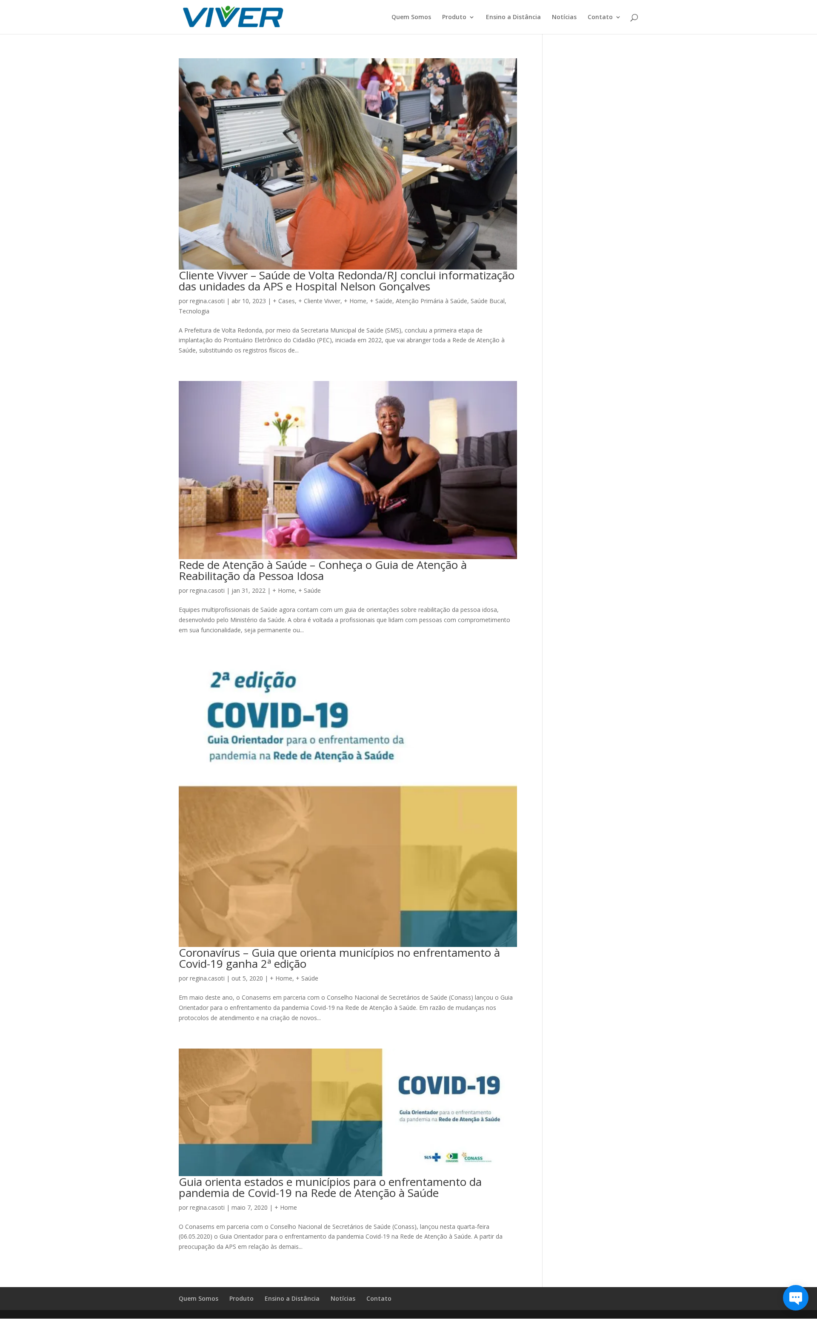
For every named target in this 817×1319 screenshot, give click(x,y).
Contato (600, 17)
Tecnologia (194, 311)
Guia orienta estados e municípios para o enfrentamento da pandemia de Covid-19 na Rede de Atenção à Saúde (330, 1187)
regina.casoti (207, 301)
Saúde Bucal (488, 301)
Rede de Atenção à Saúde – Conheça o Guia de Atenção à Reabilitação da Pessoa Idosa (323, 570)
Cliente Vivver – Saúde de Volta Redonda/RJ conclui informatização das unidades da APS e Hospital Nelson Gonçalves (346, 280)
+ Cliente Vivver (319, 301)
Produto (454, 17)
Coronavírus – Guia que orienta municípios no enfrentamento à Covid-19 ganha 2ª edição (339, 958)
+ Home (355, 301)
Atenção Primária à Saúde (431, 301)
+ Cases (284, 301)
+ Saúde (381, 301)
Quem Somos (411, 17)
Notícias (564, 17)
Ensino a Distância (513, 17)
